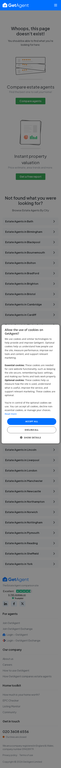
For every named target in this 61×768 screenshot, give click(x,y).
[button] (30, 437)
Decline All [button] (31, 429)
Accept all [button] (31, 421)
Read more (11, 413)
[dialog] (30, 384)
